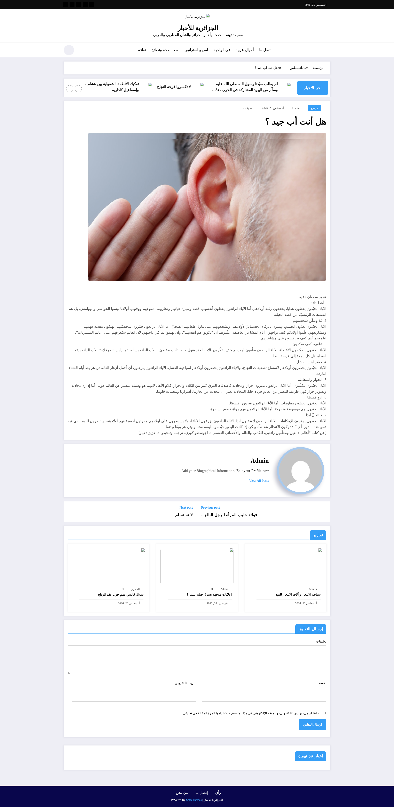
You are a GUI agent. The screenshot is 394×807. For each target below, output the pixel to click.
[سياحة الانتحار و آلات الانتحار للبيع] (285, 566)
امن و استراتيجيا (195, 50)
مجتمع (314, 108)
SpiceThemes (194, 799)
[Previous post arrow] (324, 511)
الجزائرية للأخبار (198, 28)
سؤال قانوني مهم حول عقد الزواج (120, 594)
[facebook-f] (91, 4)
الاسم (322, 683)
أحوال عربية (245, 50)
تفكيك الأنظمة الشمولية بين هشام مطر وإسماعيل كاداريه (136, 87)
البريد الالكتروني (185, 683)
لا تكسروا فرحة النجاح (201, 87)
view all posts (259, 480)
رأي (218, 793)
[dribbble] (78, 4)
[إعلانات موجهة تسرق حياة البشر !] (197, 566)
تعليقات (321, 641)
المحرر (136, 589)
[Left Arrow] (78, 88)
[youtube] (65, 4)
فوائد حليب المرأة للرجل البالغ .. (229, 515)
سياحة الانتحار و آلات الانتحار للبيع (298, 594)
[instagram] (72, 4)
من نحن (182, 793)
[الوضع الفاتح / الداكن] (69, 50)
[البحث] (82, 51)
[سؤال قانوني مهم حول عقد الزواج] (108, 566)
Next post (186, 507)
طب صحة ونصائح (164, 50)
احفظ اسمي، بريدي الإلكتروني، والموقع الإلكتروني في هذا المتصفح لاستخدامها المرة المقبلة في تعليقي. (251, 713)
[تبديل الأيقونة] (327, 50)
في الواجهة (221, 50)
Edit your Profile (248, 471)
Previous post (210, 507)
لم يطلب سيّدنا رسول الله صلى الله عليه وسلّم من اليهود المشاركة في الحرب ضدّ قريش (274, 87)
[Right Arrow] (69, 88)
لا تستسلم (184, 515)
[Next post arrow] (69, 511)
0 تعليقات (248, 108)
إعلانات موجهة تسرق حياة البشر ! (209, 594)
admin (296, 108)
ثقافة (142, 50)
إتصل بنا (265, 50)
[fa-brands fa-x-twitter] (85, 4)
